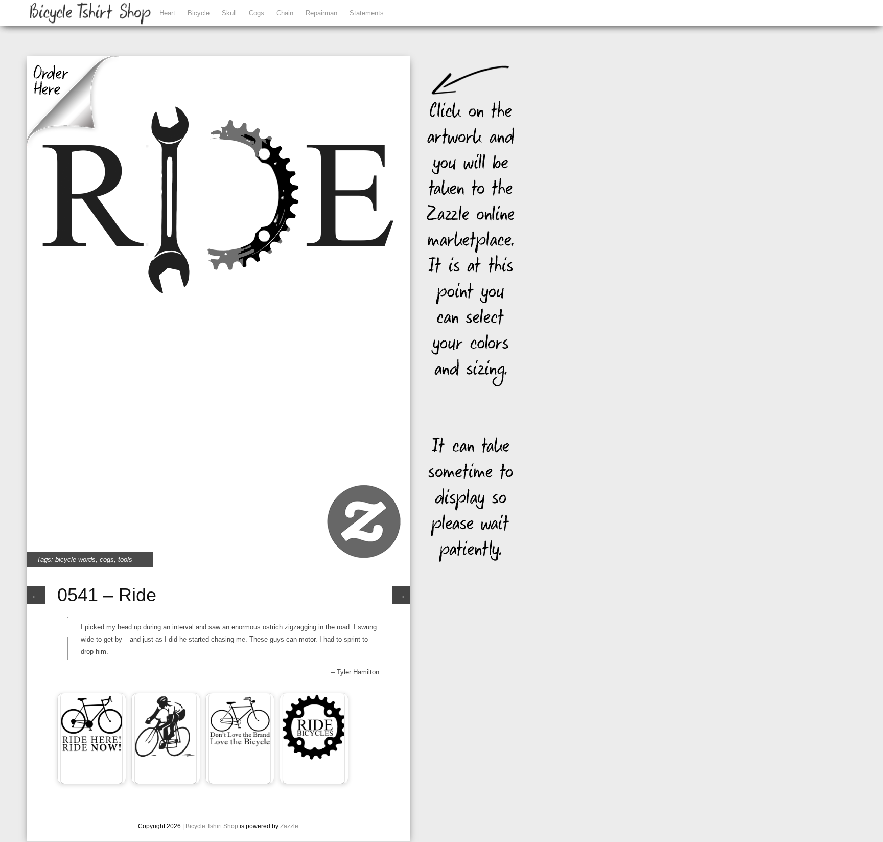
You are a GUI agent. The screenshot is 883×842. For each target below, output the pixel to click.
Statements (367, 13)
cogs (107, 559)
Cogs (256, 13)
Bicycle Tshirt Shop (211, 826)
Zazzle (289, 826)
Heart (167, 13)
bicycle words (75, 559)
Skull (229, 13)
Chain (284, 13)
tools (125, 559)
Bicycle (199, 13)
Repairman (321, 13)
